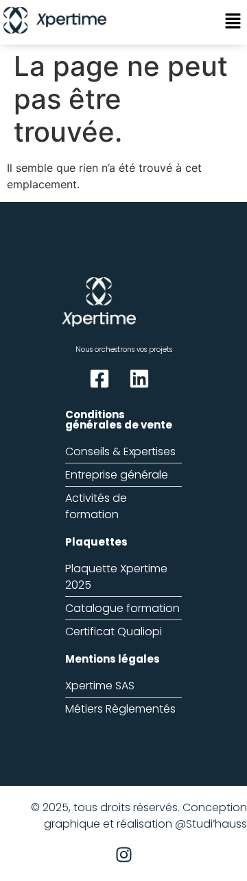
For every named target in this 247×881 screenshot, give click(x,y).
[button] (233, 22)
